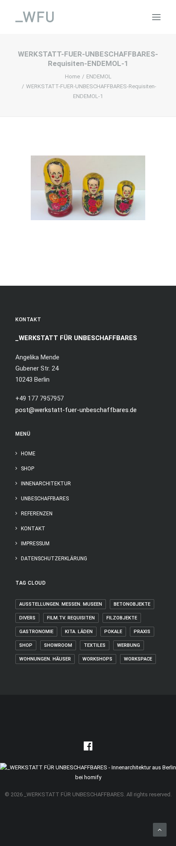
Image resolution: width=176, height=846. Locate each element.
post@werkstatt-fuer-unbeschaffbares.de (76, 410)
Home (72, 76)
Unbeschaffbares (45, 499)
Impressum (35, 544)
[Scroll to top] (160, 829)
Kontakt (33, 529)
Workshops (97, 659)
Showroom (58, 645)
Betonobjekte (132, 604)
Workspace (138, 659)
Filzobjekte (121, 618)
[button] (156, 17)
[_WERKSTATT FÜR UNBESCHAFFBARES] (34, 17)
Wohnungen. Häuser (45, 659)
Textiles (95, 645)
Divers (27, 618)
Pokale (113, 631)
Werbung (128, 645)
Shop (27, 469)
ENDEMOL (98, 76)
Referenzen (37, 514)
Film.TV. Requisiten (71, 618)
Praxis (142, 631)
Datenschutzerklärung (54, 559)
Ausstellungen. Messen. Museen (60, 604)
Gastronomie (36, 631)
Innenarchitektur (46, 484)
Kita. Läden (79, 631)
